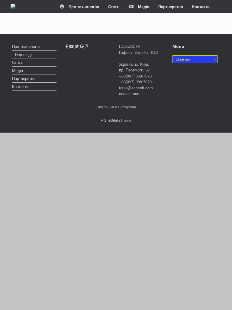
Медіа (143, 6)
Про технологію (84, 6)
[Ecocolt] (13, 7)
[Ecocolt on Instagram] (86, 46)
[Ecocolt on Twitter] (77, 46)
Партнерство (170, 6)
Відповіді (23, 54)
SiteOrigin (112, 120)
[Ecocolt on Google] (82, 46)
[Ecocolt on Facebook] (67, 46)
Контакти (201, 6)
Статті (114, 6)
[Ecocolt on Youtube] (72, 46)
